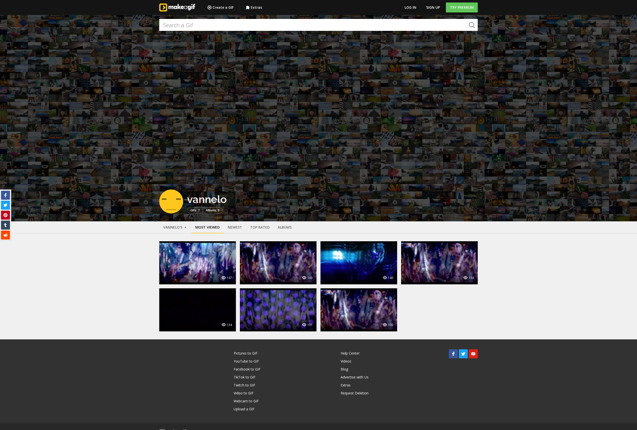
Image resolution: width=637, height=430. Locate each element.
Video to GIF (244, 393)
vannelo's (173, 227)
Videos (346, 361)
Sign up (433, 7)
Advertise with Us (355, 377)
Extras (256, 7)
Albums (285, 227)
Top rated (260, 227)
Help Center (350, 353)
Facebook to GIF (247, 369)
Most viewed (207, 227)
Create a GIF (223, 7)
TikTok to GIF (245, 377)
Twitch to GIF (244, 385)
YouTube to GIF (246, 361)
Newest (235, 227)
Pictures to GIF (246, 353)
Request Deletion (355, 393)
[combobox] (318, 25)
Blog (344, 369)
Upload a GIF (244, 409)
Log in (410, 7)
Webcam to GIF (246, 401)
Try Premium (462, 7)
